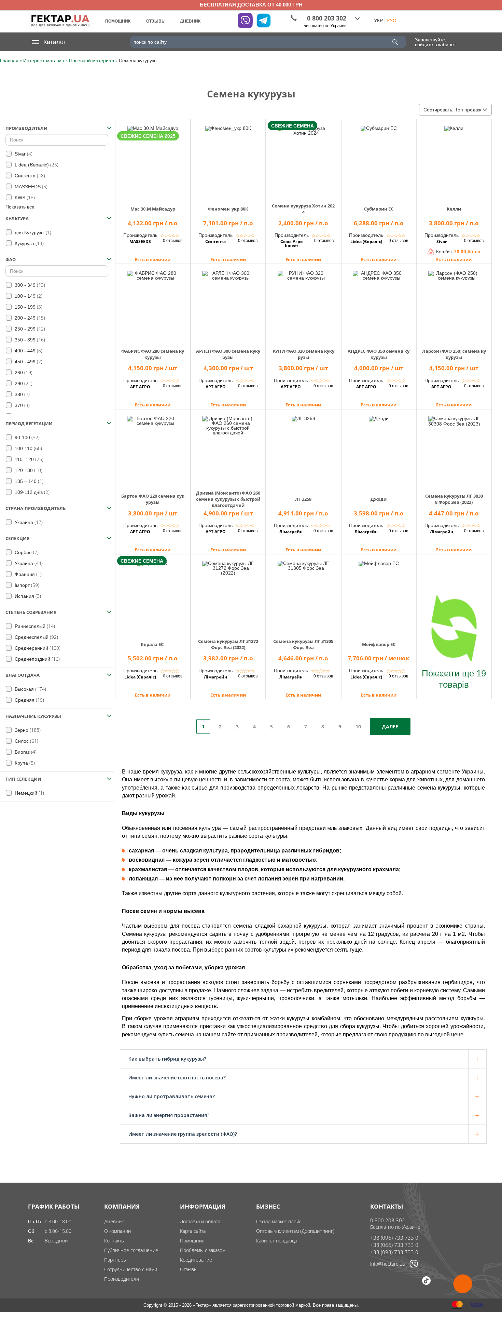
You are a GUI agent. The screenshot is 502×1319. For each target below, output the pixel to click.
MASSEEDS (30, 186)
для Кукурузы (32, 232)
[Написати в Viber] (413, 1266)
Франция (27, 574)
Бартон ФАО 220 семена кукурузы (152, 499)
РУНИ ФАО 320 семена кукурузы (303, 354)
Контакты (114, 1240)
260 (22, 372)
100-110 (27, 448)
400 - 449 (27, 350)
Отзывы (188, 1269)
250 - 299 (29, 328)
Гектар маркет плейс (279, 1221)
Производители (121, 1279)
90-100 (26, 437)
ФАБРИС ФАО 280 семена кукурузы (152, 354)
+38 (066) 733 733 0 (394, 1244)
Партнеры (115, 1259)
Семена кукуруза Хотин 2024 (303, 209)
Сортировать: (452, 109)
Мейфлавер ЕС (378, 644)
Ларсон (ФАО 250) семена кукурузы (454, 354)
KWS (24, 197)
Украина (28, 522)
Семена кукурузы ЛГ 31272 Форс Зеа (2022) (228, 644)
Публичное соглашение (131, 1250)
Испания (27, 596)
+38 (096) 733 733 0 (394, 1237)
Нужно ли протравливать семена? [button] (171, 1096)
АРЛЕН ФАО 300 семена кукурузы (228, 354)
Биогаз (25, 752)
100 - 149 (27, 296)
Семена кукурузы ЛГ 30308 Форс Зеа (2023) (454, 499)
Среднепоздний (36, 659)
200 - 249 (29, 317)
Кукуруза (28, 243)
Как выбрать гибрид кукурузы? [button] (167, 1058)
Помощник (192, 1240)
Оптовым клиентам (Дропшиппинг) (295, 1231)
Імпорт (26, 585)
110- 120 (28, 459)
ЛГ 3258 (303, 499)
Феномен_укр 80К (228, 209)
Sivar (22, 153)
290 (22, 383)
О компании (117, 1231)
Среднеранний (36, 648)
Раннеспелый (34, 626)
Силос (25, 741)
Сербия (26, 552)
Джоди (379, 499)
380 (21, 394)
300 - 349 (29, 285)
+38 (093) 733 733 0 (394, 1252)
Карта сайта (193, 1231)
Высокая (29, 689)
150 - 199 (27, 307)
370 (21, 405)
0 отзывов (172, 240)
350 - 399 (29, 339)
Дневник (114, 1221)
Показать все (19, 207)
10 (358, 726)
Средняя (28, 700)
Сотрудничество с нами (130, 1269)
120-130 (27, 470)
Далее (390, 726)
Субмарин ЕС (378, 209)
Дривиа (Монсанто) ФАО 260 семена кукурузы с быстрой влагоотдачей (228, 499)
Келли (454, 209)
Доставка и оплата (200, 1221)
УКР (378, 20)
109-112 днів (31, 492)
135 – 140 (28, 481)
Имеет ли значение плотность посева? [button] (177, 1077)
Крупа (24, 762)
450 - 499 (27, 361)
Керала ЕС (153, 644)
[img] (153, 159)
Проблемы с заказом (202, 1250)
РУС (391, 20)
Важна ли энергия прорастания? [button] (168, 1115)
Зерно (27, 730)
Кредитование (196, 1259)
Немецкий (28, 793)
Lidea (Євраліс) (35, 164)
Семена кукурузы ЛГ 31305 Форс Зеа (303, 644)
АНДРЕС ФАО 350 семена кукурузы (378, 354)
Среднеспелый (35, 637)
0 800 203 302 (387, 1220)
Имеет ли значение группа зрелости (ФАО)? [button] (182, 1134)
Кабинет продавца (276, 1240)
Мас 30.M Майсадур (152, 209)
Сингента (29, 175)
